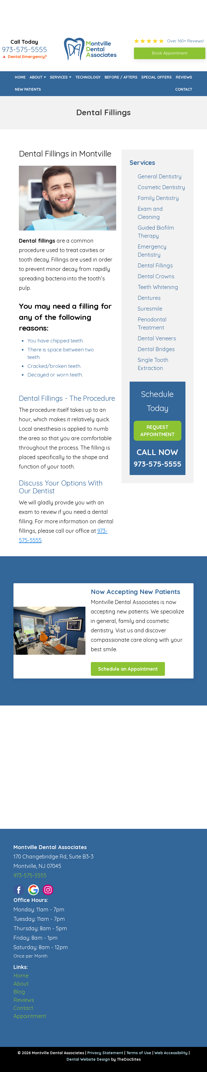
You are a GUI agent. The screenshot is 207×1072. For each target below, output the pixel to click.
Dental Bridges (156, 349)
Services (59, 77)
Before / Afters (121, 77)
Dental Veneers (157, 338)
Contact (183, 89)
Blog (19, 991)
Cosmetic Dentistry (161, 187)
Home (20, 77)
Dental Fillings (155, 265)
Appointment (29, 1016)
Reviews (184, 77)
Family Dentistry (158, 198)
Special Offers (156, 77)
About (36, 77)
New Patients (28, 89)
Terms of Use (138, 1052)
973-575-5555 (24, 49)
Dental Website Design (88, 1059)
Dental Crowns (156, 276)
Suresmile (150, 308)
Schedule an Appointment (128, 669)
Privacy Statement (105, 1052)
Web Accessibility (171, 1052)
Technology (88, 77)
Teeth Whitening (158, 287)
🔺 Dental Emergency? (24, 56)
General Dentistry (160, 176)
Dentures (149, 297)
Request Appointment (157, 430)
